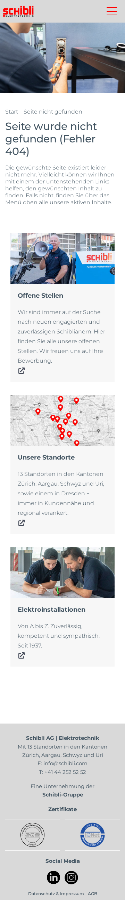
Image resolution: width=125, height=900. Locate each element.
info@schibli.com (65, 763)
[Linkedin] (53, 877)
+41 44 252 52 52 (65, 771)
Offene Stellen (32, 238)
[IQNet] (92, 834)
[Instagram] (71, 877)
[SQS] (32, 835)
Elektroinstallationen (42, 552)
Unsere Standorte (37, 400)
